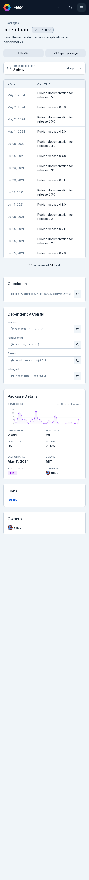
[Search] (70, 7)
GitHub (12, 500)
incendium (15, 30)
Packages (13, 23)
